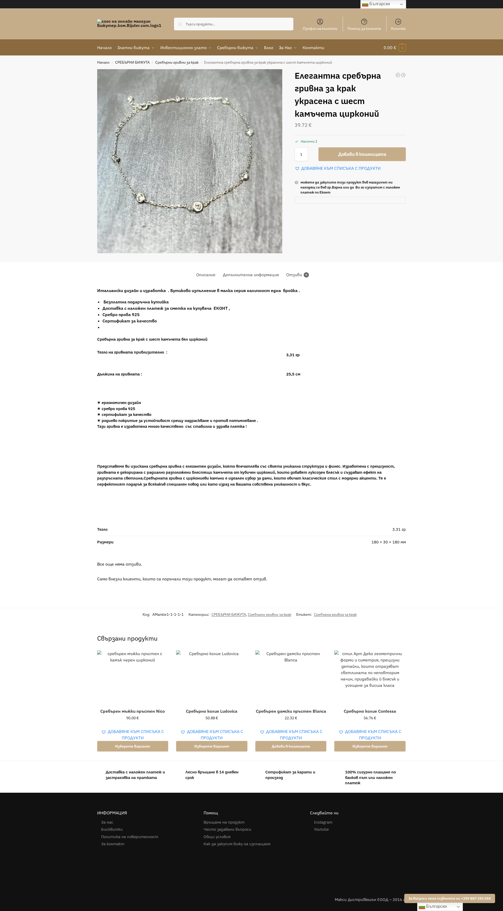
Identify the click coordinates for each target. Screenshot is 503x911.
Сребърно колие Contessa (370, 711)
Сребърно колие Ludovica (211, 711)
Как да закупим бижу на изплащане (237, 843)
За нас (107, 822)
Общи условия (217, 836)
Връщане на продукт (224, 822)
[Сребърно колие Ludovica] (211, 677)
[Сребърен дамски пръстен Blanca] (291, 677)
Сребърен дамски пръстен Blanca (291, 711)
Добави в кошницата (362, 154)
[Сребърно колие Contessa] (370, 677)
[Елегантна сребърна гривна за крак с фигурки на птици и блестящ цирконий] (398, 75)
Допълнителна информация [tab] (251, 274)
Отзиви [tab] (296, 274)
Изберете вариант (132, 746)
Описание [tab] (205, 274)
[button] (395, 47)
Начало (103, 62)
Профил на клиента (320, 28)
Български (379, 4)
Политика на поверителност (129, 836)
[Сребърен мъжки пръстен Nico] (132, 677)
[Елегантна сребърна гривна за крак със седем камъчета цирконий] (403, 75)
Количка (398, 28)
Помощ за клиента (364, 28)
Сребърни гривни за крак (177, 62)
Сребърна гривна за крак (335, 614)
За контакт (112, 843)
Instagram (323, 822)
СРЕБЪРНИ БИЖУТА (132, 62)
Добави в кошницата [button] (291, 746)
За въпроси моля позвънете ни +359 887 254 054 (449, 898)
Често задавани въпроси (227, 829)
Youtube (321, 829)
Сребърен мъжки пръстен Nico (132, 711)
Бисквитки (112, 829)
